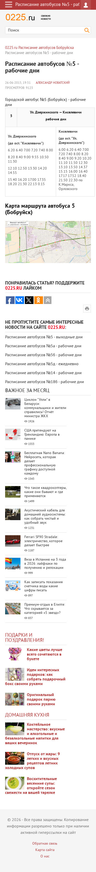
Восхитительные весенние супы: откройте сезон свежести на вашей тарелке (31, 785)
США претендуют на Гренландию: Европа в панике (42, 434)
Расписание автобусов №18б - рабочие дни (44, 382)
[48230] (14, 674)
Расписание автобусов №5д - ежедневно (42, 364)
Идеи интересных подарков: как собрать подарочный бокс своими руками (35, 677)
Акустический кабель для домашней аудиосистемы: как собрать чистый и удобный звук (45, 516)
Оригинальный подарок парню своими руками (41, 699)
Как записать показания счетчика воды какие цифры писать (43, 586)
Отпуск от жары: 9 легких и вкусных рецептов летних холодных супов (32, 761)
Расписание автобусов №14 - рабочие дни (43, 373)
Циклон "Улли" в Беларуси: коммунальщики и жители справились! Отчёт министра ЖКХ (45, 408)
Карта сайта (45, 850)
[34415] (14, 699)
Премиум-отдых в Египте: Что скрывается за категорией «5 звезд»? (44, 609)
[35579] (14, 654)
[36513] (14, 783)
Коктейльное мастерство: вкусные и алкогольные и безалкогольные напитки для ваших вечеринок (35, 734)
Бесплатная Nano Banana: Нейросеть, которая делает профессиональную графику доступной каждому (44, 463)
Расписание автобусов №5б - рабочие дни (43, 355)
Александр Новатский (53, 83)
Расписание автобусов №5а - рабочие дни (43, 346)
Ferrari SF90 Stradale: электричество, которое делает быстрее (43, 541)
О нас (44, 856)
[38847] (14, 728)
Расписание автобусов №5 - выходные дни (44, 337)
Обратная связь (44, 844)
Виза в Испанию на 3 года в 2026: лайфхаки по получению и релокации (45, 564)
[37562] (14, 758)
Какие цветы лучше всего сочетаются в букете (44, 654)
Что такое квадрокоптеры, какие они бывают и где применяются (45, 492)
